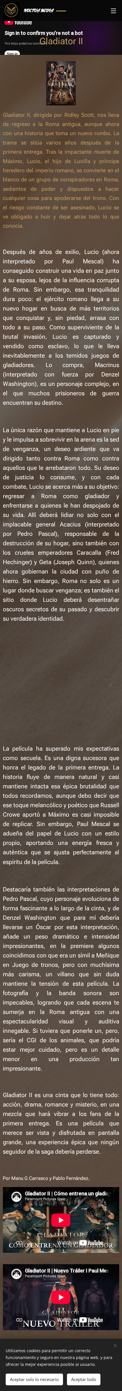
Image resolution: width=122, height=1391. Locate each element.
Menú (113, 10)
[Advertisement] (61, 677)
